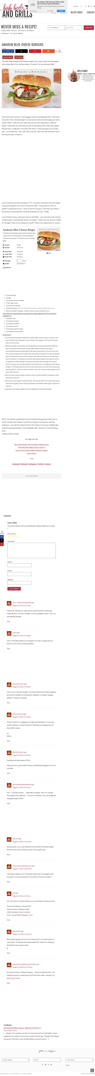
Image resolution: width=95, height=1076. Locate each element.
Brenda (15, 839)
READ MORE (88, 80)
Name (10, 562)
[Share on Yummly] (48, 51)
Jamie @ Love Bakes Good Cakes (24, 964)
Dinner (4, 48)
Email (9, 571)
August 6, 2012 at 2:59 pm (22, 687)
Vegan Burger (31, 453)
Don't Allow (50, 11)
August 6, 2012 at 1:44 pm (22, 635)
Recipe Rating (11, 534)
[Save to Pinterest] (35, 51)
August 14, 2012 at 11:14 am (22, 967)
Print (49, 253)
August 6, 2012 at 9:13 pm (22, 787)
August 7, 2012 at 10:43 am (22, 869)
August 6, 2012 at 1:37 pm (22, 605)
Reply (8, 621)
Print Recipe (18, 57)
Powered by (32, 11)
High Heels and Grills (16, 11)
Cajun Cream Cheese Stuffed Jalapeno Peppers (31, 450)
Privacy (68, 1065)
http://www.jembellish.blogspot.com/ (20, 915)
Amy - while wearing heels (22, 602)
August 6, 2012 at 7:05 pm (22, 755)
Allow (61, 11)
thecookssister (18, 684)
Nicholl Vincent (18, 752)
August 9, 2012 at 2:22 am (22, 896)
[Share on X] (21, 51)
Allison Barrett (18, 714)
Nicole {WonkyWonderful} (22, 784)
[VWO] (37, 11)
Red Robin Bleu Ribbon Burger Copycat (31, 447)
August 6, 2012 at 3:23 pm (22, 717)
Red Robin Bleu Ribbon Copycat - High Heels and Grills (21, 1028)
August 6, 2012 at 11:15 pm (22, 842)
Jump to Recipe (7, 57)
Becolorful (16, 931)
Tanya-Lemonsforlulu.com (22, 866)
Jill (14, 893)
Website (10, 580)
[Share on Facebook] (8, 51)
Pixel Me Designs (90, 1073)
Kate (14, 633)
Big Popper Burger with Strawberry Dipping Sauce (31, 444)
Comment (11, 541)
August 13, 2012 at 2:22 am (22, 934)
